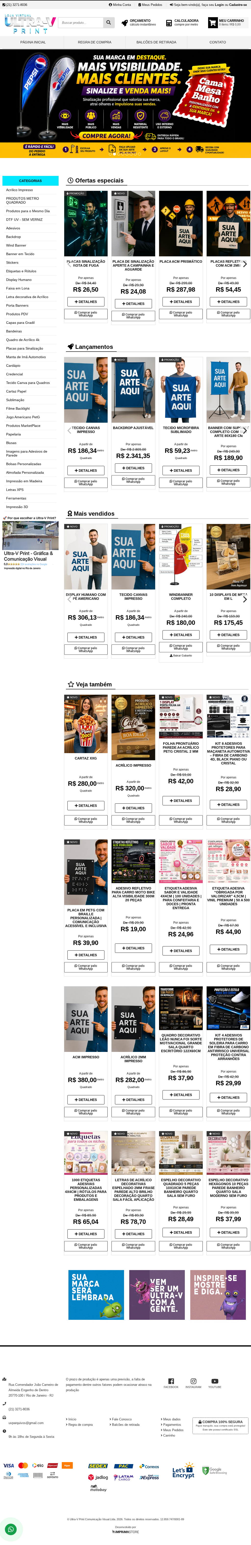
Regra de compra (94, 42)
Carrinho (168, 1435)
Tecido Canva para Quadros (28, 383)
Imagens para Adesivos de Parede (26, 453)
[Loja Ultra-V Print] (30, 35)
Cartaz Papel (16, 391)
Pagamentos (171, 1425)
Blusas (11, 443)
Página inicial (33, 42)
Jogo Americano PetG (23, 417)
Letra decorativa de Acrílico (27, 297)
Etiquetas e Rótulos (21, 271)
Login (219, 5)
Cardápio (13, 365)
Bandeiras (14, 331)
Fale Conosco (121, 1419)
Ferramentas (16, 498)
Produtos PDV (17, 314)
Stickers (12, 262)
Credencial (14, 374)
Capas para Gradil (20, 323)
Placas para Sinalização (24, 348)
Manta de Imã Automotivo (26, 357)
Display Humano (19, 280)
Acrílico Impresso (19, 190)
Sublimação (15, 400)
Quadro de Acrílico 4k (22, 340)
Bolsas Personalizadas (23, 464)
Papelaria (13, 434)
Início (71, 1419)
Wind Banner (16, 245)
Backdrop (13, 237)
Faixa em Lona (17, 288)
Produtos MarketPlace (23, 426)
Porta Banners (17, 305)
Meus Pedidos (151, 5)
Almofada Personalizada (25, 472)
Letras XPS (15, 490)
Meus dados (171, 1419)
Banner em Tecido (20, 254)
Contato (218, 42)
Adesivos (13, 228)
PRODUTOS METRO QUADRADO (22, 200)
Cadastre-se (238, 5)
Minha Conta (121, 5)
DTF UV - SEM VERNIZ (24, 220)
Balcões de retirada (156, 42)
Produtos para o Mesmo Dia (28, 211)
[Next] (244, 264)
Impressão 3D (17, 507)
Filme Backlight (18, 408)
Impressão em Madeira (24, 481)
